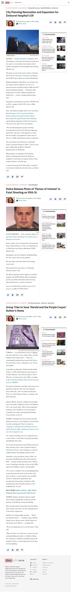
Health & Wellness (46, 8)
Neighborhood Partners (47, 563)
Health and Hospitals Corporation (19, 75)
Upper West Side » (47, 222)
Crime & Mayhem (33, 184)
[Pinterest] (30, 567)
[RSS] (30, 574)
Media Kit (44, 574)
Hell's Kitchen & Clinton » (49, 341)
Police (23, 234)
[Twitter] (31, 563)
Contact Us (44, 567)
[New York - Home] (9, 2)
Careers (44, 572)
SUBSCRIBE (35, 579)
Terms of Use (8, 583)
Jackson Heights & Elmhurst (16, 8)
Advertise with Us (46, 565)
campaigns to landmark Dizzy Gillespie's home (21, 426)
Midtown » (45, 63)
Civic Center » (46, 55)
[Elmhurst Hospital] (22, 41)
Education (44, 303)
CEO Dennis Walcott (12, 450)
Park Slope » (45, 37)
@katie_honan (22, 23)
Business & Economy (34, 8)
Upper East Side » (47, 233)
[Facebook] (30, 565)
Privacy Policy (15, 583)
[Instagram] (30, 572)
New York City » (46, 243)
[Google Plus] (30, 569)
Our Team (44, 569)
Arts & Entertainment (34, 303)
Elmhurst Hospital (20, 59)
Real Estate (55, 8)
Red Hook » (45, 350)
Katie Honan (21, 21)
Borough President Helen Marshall (25, 118)
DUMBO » (44, 214)
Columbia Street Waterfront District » (48, 46)
